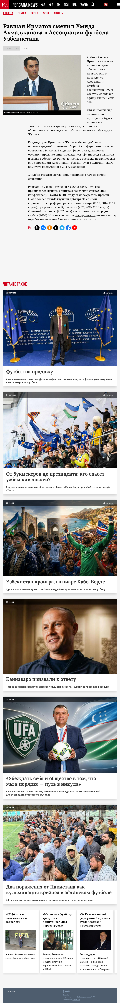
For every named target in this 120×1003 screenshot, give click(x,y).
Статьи (22, 13)
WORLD (84, 5)
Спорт (25, 48)
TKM (66, 5)
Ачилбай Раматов (40, 174)
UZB (74, 5)
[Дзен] (55, 227)
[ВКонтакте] (43, 227)
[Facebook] (68, 227)
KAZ (43, 5)
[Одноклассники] (49, 227)
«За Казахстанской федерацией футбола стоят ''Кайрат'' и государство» (95, 920)
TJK (58, 5)
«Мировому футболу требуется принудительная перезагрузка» (57, 920)
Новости (8, 13)
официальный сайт (101, 98)
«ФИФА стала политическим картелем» (16, 918)
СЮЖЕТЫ (59, 13)
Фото (46, 13)
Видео (34, 13)
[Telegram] (62, 227)
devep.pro (76, 999)
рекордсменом (85, 215)
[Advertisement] (60, 258)
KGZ (51, 5)
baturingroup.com (84, 997)
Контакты (11, 991)
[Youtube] (74, 227)
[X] (37, 227)
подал (99, 158)
